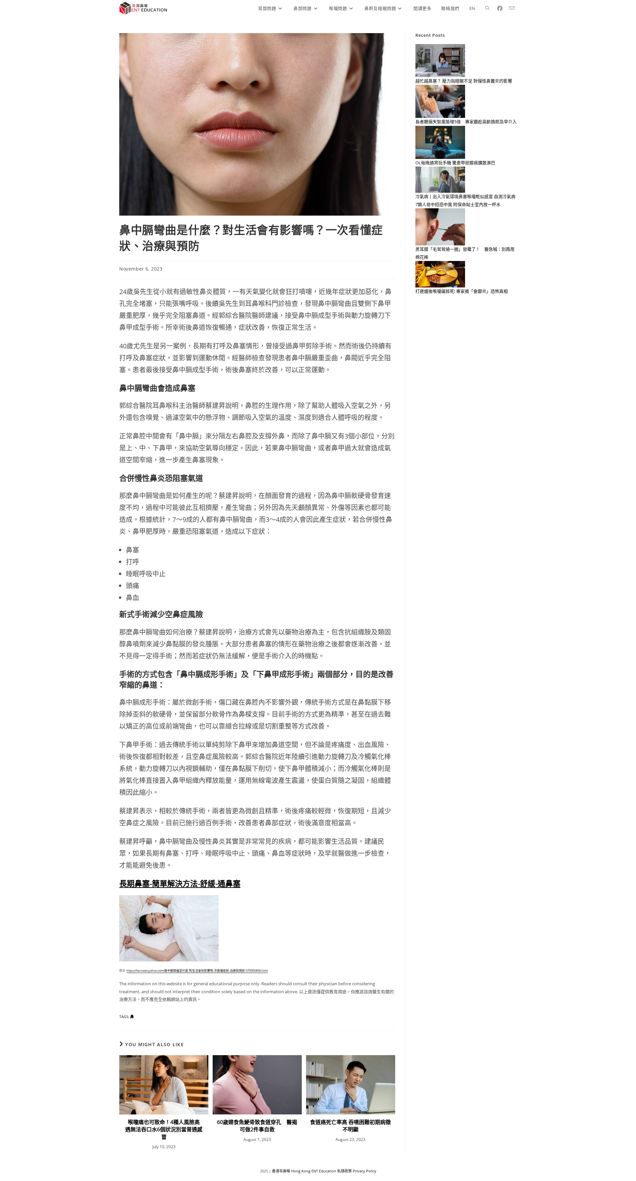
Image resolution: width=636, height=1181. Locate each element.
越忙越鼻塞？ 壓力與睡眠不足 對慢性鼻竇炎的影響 (463, 81)
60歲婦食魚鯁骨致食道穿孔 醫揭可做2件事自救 (257, 1125)
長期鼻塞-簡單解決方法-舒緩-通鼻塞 (179, 883)
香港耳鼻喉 (281, 1170)
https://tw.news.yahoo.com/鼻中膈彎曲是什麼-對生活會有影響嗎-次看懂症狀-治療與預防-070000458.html (197, 970)
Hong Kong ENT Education (313, 1170)
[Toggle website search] (487, 8)
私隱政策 (344, 1170)
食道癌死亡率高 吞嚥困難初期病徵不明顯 (350, 1125)
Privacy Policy (364, 1170)
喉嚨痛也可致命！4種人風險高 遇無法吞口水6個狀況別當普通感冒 (164, 1129)
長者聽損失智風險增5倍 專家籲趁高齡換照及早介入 (466, 122)
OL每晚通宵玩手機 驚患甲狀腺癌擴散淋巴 (455, 163)
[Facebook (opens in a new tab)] (502, 8)
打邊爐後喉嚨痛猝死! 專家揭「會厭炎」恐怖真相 (461, 291)
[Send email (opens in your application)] (514, 8)
